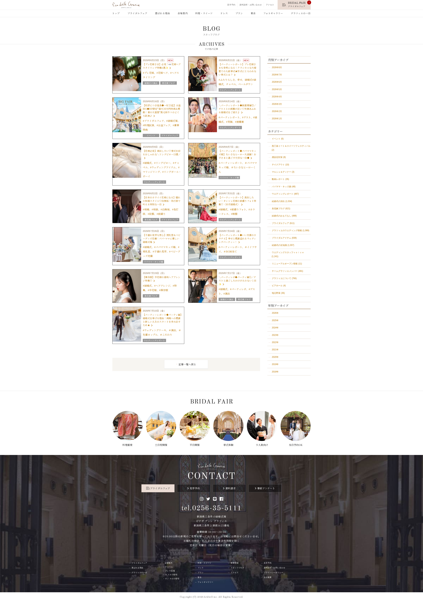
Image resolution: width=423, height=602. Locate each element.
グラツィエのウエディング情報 (287, 230)
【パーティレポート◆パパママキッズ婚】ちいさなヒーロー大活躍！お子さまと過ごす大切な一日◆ (237, 154)
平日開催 (195, 445)
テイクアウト (278, 164)
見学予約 (231, 5)
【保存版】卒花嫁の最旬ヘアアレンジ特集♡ (161, 278)
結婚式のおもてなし (281, 216)
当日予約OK (295, 445)
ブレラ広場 (170, 571)
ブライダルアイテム (281, 238)
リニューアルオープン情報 (285, 263)
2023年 (275, 335)
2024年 (275, 327)
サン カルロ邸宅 (172, 579)
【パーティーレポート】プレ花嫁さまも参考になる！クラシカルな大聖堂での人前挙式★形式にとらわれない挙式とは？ (237, 69)
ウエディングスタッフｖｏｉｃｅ (288, 252)
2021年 (275, 349)
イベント (276, 138)
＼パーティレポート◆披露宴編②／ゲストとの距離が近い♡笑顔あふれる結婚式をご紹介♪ (237, 109)
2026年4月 (277, 96)
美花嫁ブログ (278, 208)
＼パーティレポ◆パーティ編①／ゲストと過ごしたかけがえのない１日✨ (237, 280)
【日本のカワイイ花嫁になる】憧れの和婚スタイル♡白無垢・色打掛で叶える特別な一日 (161, 201)
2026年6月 (277, 82)
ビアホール (277, 285)
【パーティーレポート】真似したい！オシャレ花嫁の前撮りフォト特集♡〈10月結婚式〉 (237, 201)
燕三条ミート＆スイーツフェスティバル (291, 146)
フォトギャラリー (273, 13)
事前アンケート (266, 488)
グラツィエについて (281, 278)
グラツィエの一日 (301, 13)
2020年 (275, 357)
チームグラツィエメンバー (285, 271)
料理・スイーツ (204, 13)
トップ (116, 13)
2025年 (275, 320)
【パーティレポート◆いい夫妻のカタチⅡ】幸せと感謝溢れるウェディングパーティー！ (237, 238)
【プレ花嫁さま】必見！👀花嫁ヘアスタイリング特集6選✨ (162, 66)
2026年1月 (277, 118)
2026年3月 (277, 104)
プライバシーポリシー (273, 572)
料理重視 (127, 445)
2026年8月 (277, 67)
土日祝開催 (161, 445)
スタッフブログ (237, 568)
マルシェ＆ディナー (281, 172)
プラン (239, 13)
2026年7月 (277, 74)
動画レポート (278, 179)
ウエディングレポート (282, 194)
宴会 (253, 13)
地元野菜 (276, 293)
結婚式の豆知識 (279, 245)
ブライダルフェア (137, 13)
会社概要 (268, 577)
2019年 (275, 364)
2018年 (275, 371)
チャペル (169, 567)
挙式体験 (228, 445)
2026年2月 (277, 111)
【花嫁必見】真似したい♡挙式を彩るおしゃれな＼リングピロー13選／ (162, 152)
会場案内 (183, 13)
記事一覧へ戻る (187, 364)
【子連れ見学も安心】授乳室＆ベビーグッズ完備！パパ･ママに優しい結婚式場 (161, 238)
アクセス (270, 5)
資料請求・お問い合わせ (250, 5)
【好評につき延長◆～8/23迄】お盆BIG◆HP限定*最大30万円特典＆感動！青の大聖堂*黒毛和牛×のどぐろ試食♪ (162, 110)
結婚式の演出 (278, 201)
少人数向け (262, 445)
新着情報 (235, 563)
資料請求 (230, 488)
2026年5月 (277, 89)
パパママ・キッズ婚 (281, 186)
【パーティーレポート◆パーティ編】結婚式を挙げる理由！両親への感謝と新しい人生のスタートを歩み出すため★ (162, 320)
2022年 (275, 342)
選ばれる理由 (162, 13)
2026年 (275, 313)
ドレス (224, 13)
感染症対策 (277, 157)
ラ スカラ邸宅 (171, 575)
